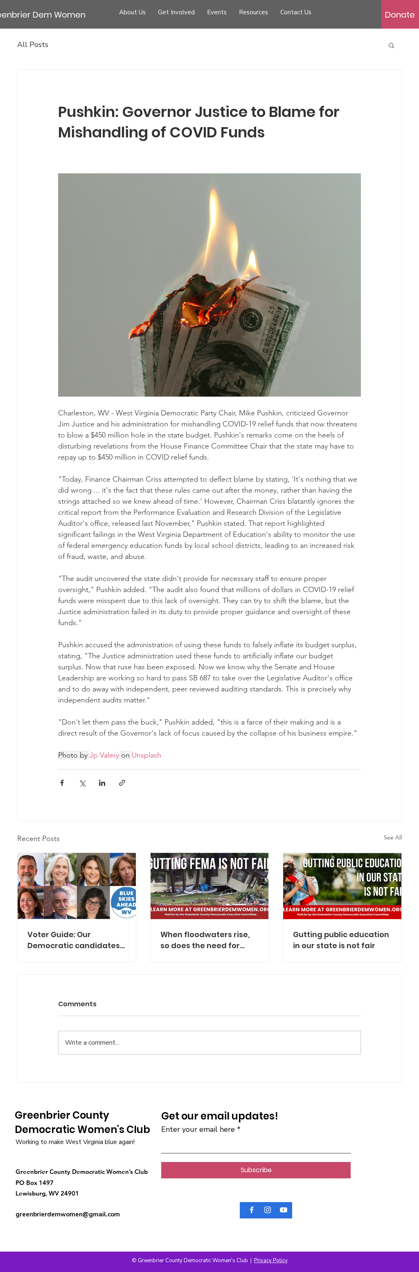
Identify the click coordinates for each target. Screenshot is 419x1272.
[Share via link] (122, 783)
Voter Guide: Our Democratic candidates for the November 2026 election (73, 940)
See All (393, 837)
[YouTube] (283, 1209)
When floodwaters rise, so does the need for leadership (205, 940)
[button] (391, 45)
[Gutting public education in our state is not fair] (342, 886)
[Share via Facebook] (62, 783)
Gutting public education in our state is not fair (341, 940)
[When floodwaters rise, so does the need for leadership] (210, 886)
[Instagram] (267, 1209)
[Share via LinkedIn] (102, 783)
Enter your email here (198, 1129)
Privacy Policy (271, 1260)
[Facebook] (251, 1209)
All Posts (32, 44)
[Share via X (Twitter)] (82, 783)
